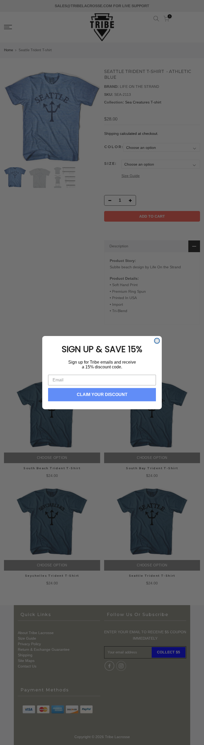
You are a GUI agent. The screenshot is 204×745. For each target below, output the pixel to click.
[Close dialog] (157, 340)
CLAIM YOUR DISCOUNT (102, 394)
